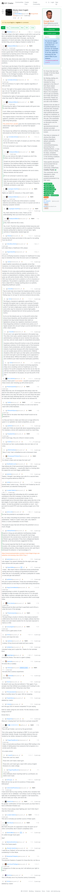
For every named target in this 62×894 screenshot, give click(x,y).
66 (15, 18)
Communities (19, 2)
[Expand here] (9, 12)
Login (52, 2)
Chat (32, 27)
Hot (3, 27)
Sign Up (56, 3)
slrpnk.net (15, 12)
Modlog (46, 197)
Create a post (51, 33)
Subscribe (52, 29)
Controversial (15, 27)
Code (48, 891)
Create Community (36, 3)
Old (27, 27)
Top (7, 27)
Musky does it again (20, 10)
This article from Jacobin (10, 124)
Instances (38, 891)
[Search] (48, 2)
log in (12, 22)
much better (18, 381)
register (18, 22)
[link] (18, 17)
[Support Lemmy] (46, 2)
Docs (43, 891)
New (22, 27)
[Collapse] (3, 32)
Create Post (27, 3)
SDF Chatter (8, 3)
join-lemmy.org (55, 891)
